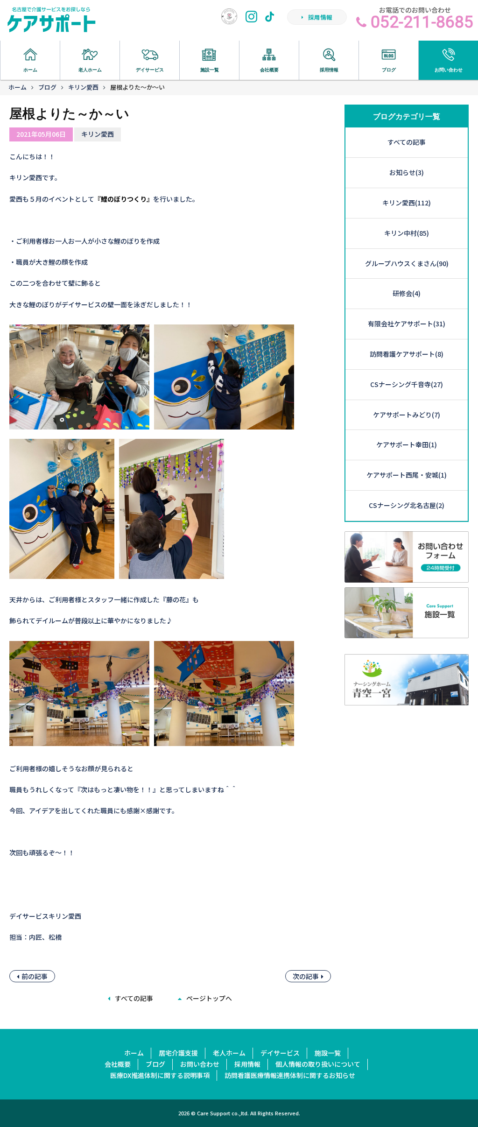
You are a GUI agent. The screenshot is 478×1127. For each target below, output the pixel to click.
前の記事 (34, 976)
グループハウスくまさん (407, 263)
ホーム (17, 87)
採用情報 (320, 17)
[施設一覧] (406, 632)
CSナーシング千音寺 (406, 384)
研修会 (407, 293)
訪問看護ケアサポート (406, 354)
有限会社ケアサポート (406, 323)
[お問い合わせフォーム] (406, 576)
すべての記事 (134, 998)
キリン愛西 (83, 87)
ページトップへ (209, 998)
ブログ (47, 87)
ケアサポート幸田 (406, 444)
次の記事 (306, 976)
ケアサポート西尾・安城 (406, 474)
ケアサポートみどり (406, 414)
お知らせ (406, 172)
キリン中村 (406, 233)
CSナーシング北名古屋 (406, 505)
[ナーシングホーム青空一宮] (406, 699)
